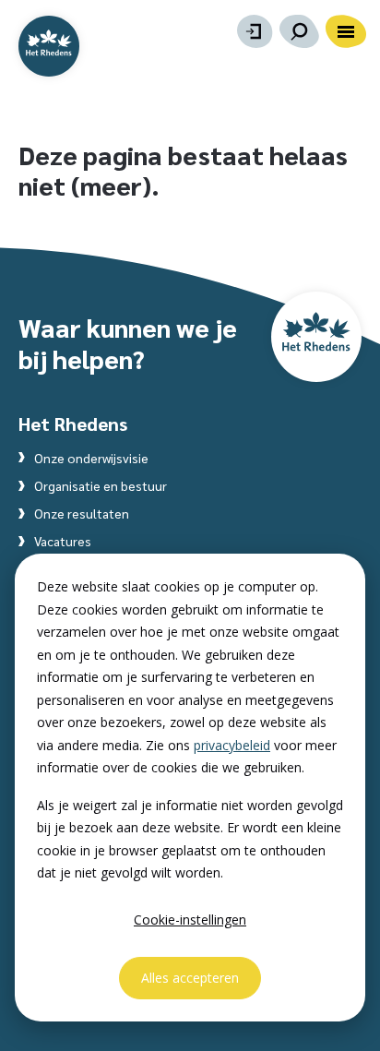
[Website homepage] (48, 46)
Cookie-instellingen (190, 919)
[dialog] (190, 787)
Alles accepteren (190, 977)
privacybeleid (232, 745)
